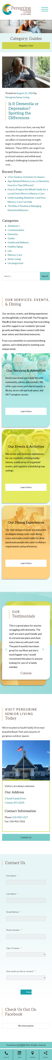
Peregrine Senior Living (17, 97)
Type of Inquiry (13, 948)
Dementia (13, 234)
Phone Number (13, 930)
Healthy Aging (15, 246)
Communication (16, 230)
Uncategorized (15, 263)
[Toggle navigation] (45, 9)
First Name (12, 876)
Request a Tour (26, 45)
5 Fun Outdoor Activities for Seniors (26, 177)
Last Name (12, 894)
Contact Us (26, 837)
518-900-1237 (20, 817)
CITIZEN (21, 1045)
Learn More (26, 411)
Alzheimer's (14, 225)
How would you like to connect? (21, 971)
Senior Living (14, 259)
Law (10, 250)
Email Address (13, 912)
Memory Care (15, 254)
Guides (11, 238)
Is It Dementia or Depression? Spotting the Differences (23, 111)
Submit (29, 992)
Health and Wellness (18, 242)
